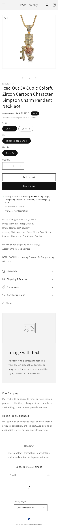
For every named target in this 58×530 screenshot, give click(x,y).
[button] (3, 5)
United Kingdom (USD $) (27, 507)
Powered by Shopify (35, 524)
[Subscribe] (48, 475)
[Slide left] (22, 78)
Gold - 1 (10, 128)
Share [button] (9, 303)
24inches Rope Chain (17, 140)
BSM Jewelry (25, 524)
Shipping (16, 118)
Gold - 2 (26, 128)
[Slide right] (35, 78)
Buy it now (29, 185)
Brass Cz (10, 153)
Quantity (6, 160)
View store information (16, 210)
